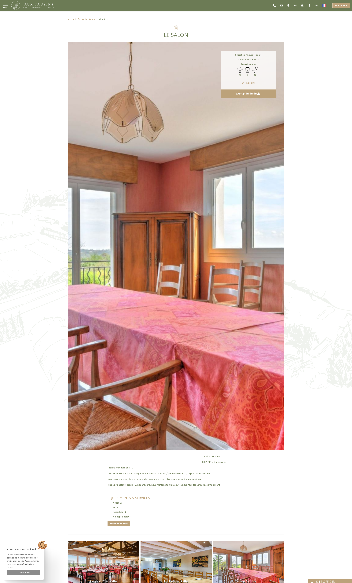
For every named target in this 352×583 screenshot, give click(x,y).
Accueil (72, 19)
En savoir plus (248, 83)
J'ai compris (23, 572)
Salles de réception (88, 19)
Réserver (341, 5)
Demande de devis (248, 93)
